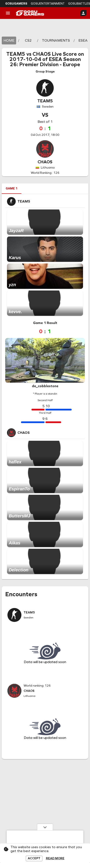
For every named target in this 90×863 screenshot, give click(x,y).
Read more (55, 858)
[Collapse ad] (45, 827)
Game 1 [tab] (11, 188)
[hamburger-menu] (7, 13)
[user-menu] (83, 13)
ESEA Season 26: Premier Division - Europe (45, 62)
